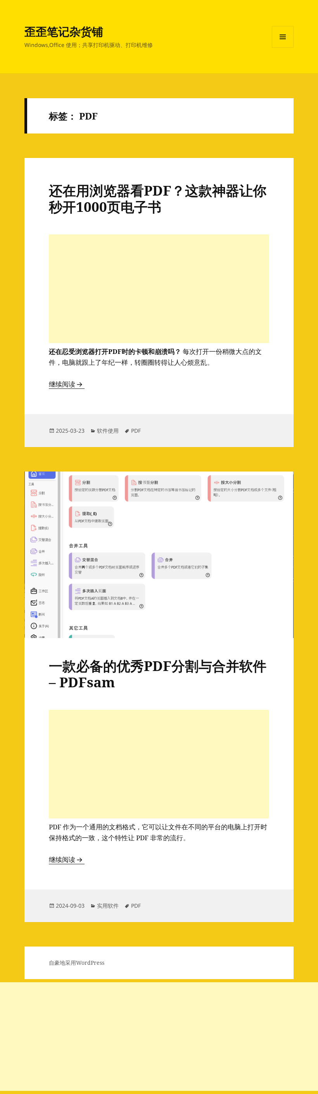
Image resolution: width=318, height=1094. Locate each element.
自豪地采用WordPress (76, 962)
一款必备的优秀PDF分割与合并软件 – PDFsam (157, 674)
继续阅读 (67, 384)
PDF (136, 430)
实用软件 (108, 905)
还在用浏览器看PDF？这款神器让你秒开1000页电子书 (157, 198)
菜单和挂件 (283, 47)
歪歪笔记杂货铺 (63, 31)
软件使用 (108, 430)
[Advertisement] (159, 288)
